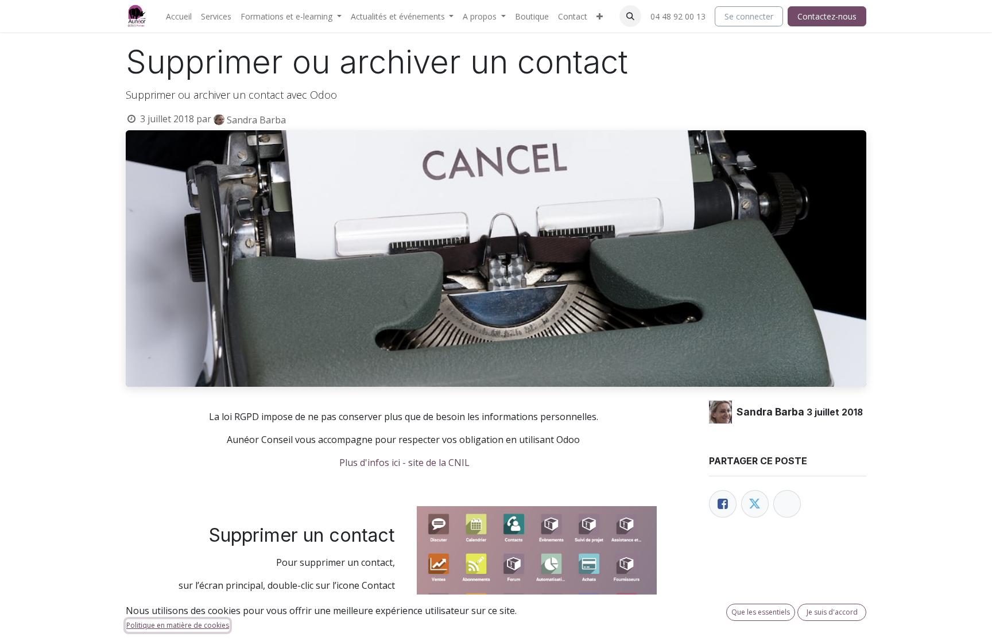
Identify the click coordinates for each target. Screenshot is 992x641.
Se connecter (748, 16)
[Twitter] (755, 504)
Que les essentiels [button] (760, 612)
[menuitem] (178, 16)
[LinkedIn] (787, 504)
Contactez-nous (827, 16)
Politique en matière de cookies (177, 625)
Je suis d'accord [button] (832, 612)
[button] (630, 16)
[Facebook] (723, 504)
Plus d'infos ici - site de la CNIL (404, 462)
